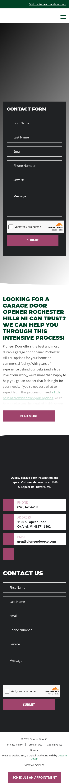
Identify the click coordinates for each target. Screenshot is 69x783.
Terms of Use (34, 744)
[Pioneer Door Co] (34, 17)
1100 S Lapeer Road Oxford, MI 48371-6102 (34, 522)
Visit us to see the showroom (47, 4)
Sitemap (34, 750)
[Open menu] (63, 17)
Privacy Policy (15, 744)
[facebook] (8, 554)
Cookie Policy (54, 744)
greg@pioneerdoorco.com (36, 539)
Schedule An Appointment (34, 777)
